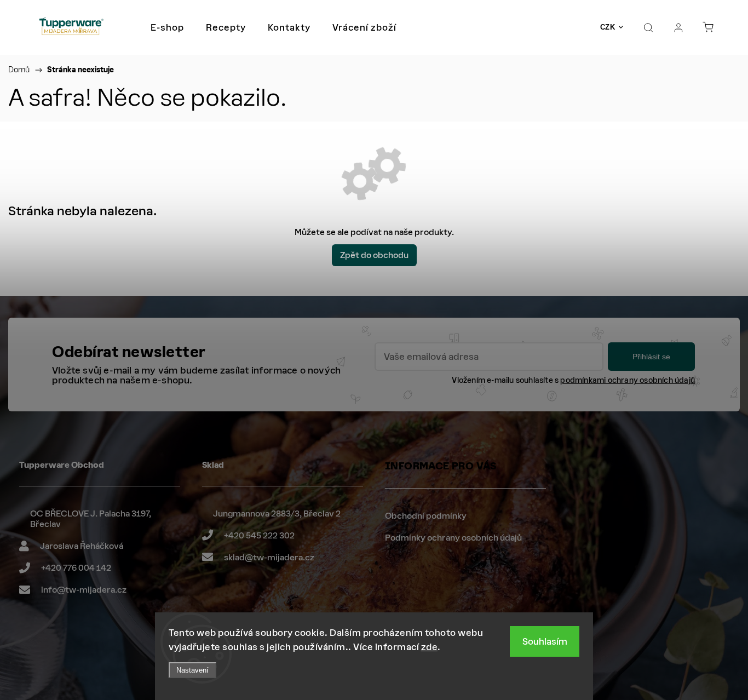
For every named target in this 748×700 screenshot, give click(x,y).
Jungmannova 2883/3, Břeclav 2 (277, 513)
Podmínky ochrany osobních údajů (453, 537)
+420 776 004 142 (76, 567)
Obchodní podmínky (426, 515)
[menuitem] (167, 27)
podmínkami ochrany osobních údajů (627, 380)
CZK (607, 27)
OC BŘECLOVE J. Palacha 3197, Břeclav (90, 519)
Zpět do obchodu (374, 255)
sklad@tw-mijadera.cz (269, 557)
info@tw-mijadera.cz (83, 589)
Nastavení (192, 670)
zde (429, 647)
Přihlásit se (651, 356)
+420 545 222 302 (259, 535)
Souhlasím (544, 641)
